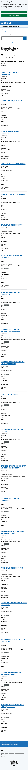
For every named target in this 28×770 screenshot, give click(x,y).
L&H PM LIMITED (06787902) (11, 101)
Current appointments (9, 57)
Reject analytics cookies (14, 15)
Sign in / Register (4, 31)
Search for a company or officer (8, 34)
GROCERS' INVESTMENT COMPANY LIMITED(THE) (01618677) (13, 467)
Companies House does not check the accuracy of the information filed (14, 29)
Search (25, 38)
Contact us (11, 753)
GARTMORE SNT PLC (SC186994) (13, 194)
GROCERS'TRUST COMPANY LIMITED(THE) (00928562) (11, 330)
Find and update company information (10, 26)
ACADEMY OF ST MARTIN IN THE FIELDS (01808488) (12, 706)
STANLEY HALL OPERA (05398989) (13, 164)
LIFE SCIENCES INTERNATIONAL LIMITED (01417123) (12, 532)
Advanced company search (7, 42)
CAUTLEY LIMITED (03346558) (12, 225)
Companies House (7, 756)
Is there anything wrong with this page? (9, 744)
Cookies (6, 753)
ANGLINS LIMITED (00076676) (12, 568)
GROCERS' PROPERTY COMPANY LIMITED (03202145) (12, 363)
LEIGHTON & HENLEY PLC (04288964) (10, 132)
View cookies (14, 18)
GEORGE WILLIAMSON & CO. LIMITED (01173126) (11, 673)
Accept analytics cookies (14, 12)
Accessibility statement (19, 753)
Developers (3, 754)
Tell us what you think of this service (8, 742)
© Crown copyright (14, 766)
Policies (2, 753)
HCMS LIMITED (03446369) (11, 394)
